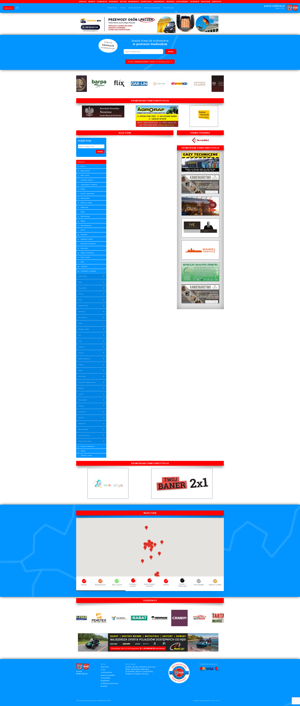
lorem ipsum (84, 580)
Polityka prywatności (109, 683)
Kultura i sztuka (86, 203)
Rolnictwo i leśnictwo (88, 244)
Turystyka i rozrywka (88, 271)
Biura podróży (82, 288)
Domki (80, 299)
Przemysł (83, 234)
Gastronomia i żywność (88, 184)
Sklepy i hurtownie (87, 253)
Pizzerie (80, 394)
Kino (79, 335)
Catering (80, 294)
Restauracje (81, 423)
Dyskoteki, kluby (83, 305)
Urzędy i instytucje (87, 446)
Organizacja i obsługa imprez (87, 382)
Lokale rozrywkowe (84, 358)
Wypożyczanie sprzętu (85, 441)
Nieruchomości (85, 225)
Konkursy (81, 347)
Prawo (82, 230)
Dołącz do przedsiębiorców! (108, 45)
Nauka (82, 221)
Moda (82, 212)
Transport (84, 266)
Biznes (82, 166)
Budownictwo (85, 171)
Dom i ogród (84, 175)
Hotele (80, 323)
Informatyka (85, 198)
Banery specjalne (152, 8)
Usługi (82, 451)
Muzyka (80, 364)
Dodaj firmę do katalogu (149, 61)
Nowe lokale (82, 376)
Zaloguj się (8, 8)
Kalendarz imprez (83, 329)
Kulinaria (81, 352)
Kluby (80, 341)
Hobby (82, 189)
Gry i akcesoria (82, 317)
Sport (82, 262)
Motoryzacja (85, 216)
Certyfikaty (168, 8)
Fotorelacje (81, 311)
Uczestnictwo (135, 8)
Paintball (81, 388)
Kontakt (104, 686)
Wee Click (215, 700)
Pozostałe (81, 406)
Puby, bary (81, 417)
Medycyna (84, 207)
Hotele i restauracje (87, 193)
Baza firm (112, 8)
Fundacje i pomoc (86, 180)
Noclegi (80, 370)
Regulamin (105, 680)
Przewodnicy (82, 411)
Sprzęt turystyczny (84, 435)
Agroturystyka (82, 276)
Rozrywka (84, 248)
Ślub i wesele (85, 257)
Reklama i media (86, 239)
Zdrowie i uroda (86, 455)
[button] (159, 554)
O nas (122, 8)
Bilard (80, 282)
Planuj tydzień (82, 400)
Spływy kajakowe (83, 429)
